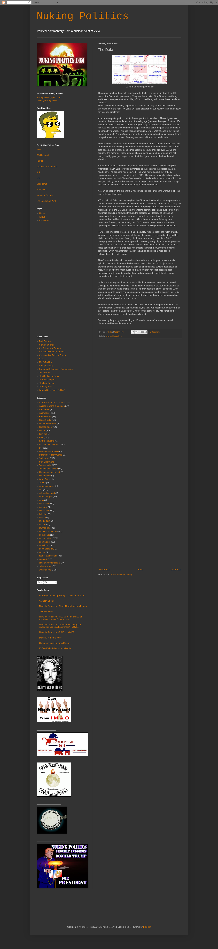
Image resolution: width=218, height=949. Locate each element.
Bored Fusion (45, 416)
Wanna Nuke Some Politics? (52, 390)
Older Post (176, 569)
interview (43, 507)
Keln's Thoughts (46, 441)
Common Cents (46, 345)
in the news (44, 503)
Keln (107, 336)
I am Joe (43, 434)
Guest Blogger (45, 427)
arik (41, 490)
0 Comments (155, 332)
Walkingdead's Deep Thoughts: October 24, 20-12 (62, 595)
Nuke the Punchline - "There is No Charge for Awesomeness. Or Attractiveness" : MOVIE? (60, 625)
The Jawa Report (47, 380)
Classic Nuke (45, 420)
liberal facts (44, 510)
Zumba (42, 483)
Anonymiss (42, 189)
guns (41, 500)
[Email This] (133, 332)
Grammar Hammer (47, 423)
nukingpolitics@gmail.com (49, 98)
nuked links (44, 535)
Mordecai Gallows (45, 195)
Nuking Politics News (49, 451)
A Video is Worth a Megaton (52, 406)
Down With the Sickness (50, 638)
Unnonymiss (45, 475)
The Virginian (45, 386)
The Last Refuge (46, 383)
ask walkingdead (47, 493)
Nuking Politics (83, 16)
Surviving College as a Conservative (56, 369)
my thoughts (44, 528)
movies (42, 524)
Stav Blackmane (46, 462)
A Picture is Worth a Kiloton (51, 402)
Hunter (40, 161)
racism (42, 552)
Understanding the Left (49, 472)
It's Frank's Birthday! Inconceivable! (55, 648)
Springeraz (42, 184)
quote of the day (46, 549)
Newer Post (104, 569)
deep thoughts (45, 497)
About (42, 217)
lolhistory (43, 514)
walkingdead (45, 570)
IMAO (41, 358)
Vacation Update (46, 601)
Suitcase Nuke (46, 611)
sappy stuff (44, 559)
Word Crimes (45, 479)
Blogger (146, 927)
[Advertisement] (139, 542)
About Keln (44, 409)
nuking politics (116, 336)
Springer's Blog (46, 366)
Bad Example (45, 341)
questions (43, 545)
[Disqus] (139, 385)
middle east (44, 521)
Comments (44, 220)
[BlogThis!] (136, 332)
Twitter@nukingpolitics (47, 100)
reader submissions (48, 556)
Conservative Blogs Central (52, 351)
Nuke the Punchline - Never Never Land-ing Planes (63, 606)
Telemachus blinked (48, 468)
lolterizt (42, 517)
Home (140, 569)
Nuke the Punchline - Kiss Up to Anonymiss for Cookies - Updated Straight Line (60, 618)
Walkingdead (43, 155)
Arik (38, 172)
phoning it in (45, 542)
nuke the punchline (48, 531)
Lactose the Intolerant (47, 167)
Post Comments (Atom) (121, 574)
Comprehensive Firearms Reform (54, 643)
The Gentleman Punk (46, 201)
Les (38, 178)
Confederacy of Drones (50, 348)
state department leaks (49, 563)
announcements (46, 486)
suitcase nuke (45, 566)
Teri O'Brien (44, 373)
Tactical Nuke (45, 465)
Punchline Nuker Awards (50, 455)
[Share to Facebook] (142, 332)
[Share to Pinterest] (145, 332)
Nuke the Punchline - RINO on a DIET (56, 632)
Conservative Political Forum (52, 355)
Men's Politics (45, 362)
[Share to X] (139, 332)
